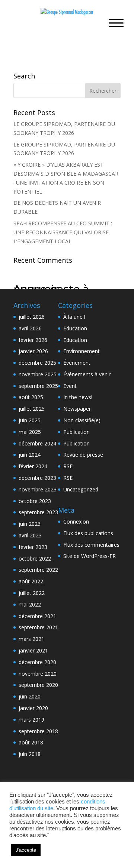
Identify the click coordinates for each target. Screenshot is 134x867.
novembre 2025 (38, 374)
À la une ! (74, 316)
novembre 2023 (38, 489)
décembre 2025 (37, 362)
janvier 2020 (33, 708)
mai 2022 (30, 604)
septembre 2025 (38, 385)
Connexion (76, 521)
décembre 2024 (37, 443)
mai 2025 (30, 431)
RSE (68, 466)
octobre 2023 (35, 501)
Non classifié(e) (81, 420)
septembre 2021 (38, 627)
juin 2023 (30, 523)
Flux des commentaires (91, 544)
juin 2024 (30, 454)
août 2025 (31, 397)
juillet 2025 (32, 408)
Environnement (81, 351)
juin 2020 (30, 696)
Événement (76, 362)
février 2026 (33, 339)
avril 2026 (30, 328)
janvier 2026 (33, 351)
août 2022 (31, 581)
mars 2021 (31, 638)
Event (70, 385)
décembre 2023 (37, 477)
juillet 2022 (32, 592)
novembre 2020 (38, 673)
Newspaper (77, 408)
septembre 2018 (38, 731)
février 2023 (33, 546)
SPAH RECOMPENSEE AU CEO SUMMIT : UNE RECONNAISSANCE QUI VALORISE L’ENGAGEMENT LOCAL (62, 232)
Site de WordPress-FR (89, 555)
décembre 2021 (37, 616)
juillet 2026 (32, 316)
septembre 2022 (38, 569)
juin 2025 (30, 420)
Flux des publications (88, 533)
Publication (76, 431)
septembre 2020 (38, 684)
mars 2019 (31, 719)
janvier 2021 (33, 650)
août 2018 (31, 742)
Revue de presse (83, 454)
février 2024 (33, 466)
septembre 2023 (38, 512)
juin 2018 (30, 754)
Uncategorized (80, 489)
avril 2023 (30, 535)
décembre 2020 (37, 662)
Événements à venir (87, 374)
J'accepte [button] (26, 850)
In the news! (77, 397)
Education (75, 328)
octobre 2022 (35, 558)
